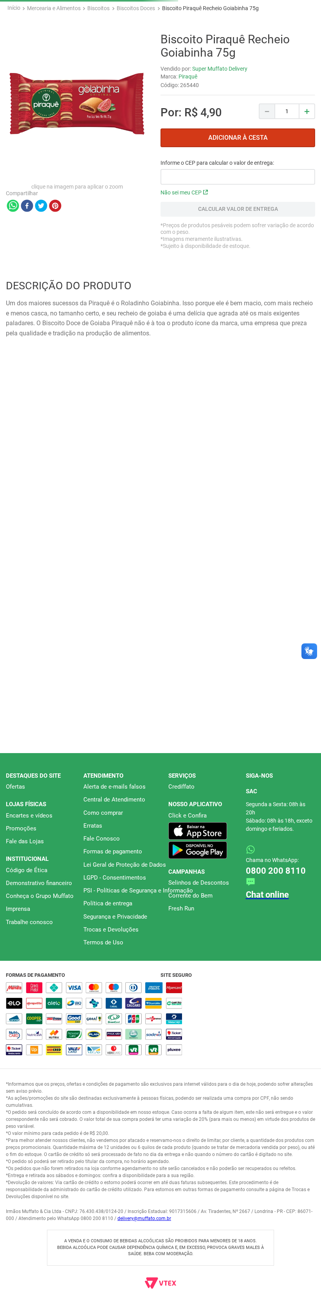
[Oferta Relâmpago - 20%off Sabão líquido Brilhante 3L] (160, 11)
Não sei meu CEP (181, 269)
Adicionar (57, 641)
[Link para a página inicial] (14, 84)
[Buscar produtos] (305, 62)
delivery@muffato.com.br (144, 1218)
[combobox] (160, 62)
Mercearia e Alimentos (54, 84)
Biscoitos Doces (136, 84)
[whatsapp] (13, 283)
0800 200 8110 (277, 864)
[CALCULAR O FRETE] (237, 285)
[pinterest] (55, 283)
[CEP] (237, 248)
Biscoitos (98, 84)
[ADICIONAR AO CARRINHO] (237, 214)
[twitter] (41, 283)
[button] (157, 660)
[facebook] (27, 283)
